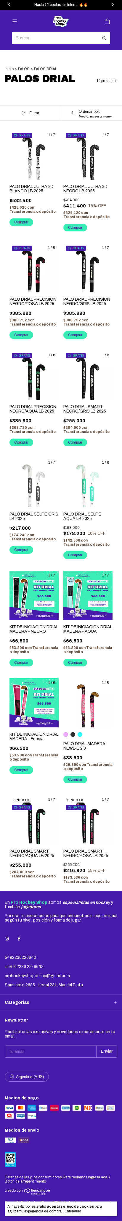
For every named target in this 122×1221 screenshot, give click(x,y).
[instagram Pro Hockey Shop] (7, 939)
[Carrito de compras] (107, 21)
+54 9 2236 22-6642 (24, 966)
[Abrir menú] (15, 21)
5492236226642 (20, 957)
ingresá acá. (98, 1177)
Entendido (73, 1211)
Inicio (9, 69)
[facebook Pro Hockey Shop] (19, 939)
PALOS (24, 69)
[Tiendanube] (28, 1194)
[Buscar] (104, 38)
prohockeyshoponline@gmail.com (37, 976)
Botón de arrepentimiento (25, 1181)
